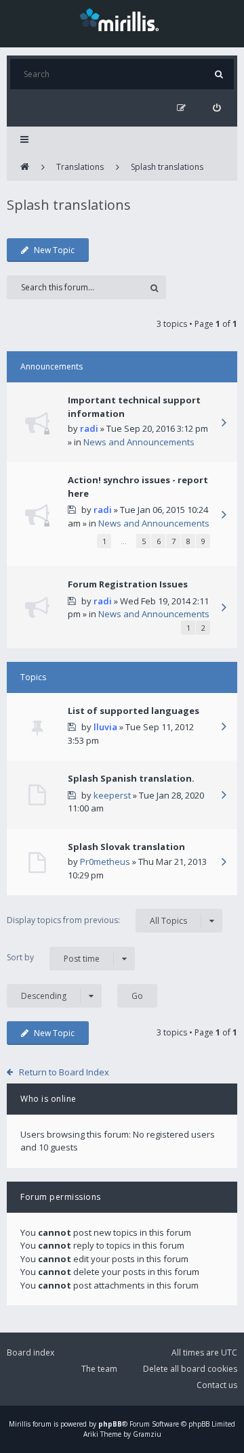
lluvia (105, 727)
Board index (30, 1352)
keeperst (112, 795)
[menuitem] (216, 108)
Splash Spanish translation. (131, 778)
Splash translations (167, 167)
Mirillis (19, 1424)
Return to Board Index (64, 1072)
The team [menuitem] (99, 1368)
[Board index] (25, 167)
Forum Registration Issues (128, 584)
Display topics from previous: (97, 920)
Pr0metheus (105, 861)
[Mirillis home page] (122, 19)
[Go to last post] (223, 423)
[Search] (218, 74)
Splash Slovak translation (126, 847)
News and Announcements (139, 442)
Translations (80, 167)
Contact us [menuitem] (217, 1385)
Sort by (53, 958)
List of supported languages (133, 711)
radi (89, 428)
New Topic (54, 250)
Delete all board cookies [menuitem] (190, 1368)
